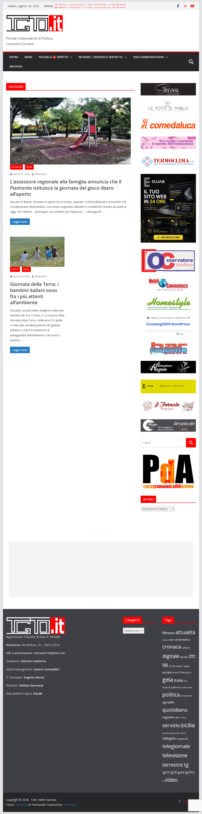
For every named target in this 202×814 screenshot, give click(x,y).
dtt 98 (172, 666)
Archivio (15, 66)
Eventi (15, 269)
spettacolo (174, 733)
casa (164, 639)
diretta (184, 657)
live (185, 681)
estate (187, 666)
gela (167, 679)
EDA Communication (148, 57)
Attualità (16, 167)
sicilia (188, 725)
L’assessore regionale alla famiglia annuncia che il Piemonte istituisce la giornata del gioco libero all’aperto (65, 187)
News (28, 57)
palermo (176, 687)
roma (183, 717)
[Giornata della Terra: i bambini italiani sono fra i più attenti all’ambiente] (37, 252)
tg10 (165, 772)
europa (167, 672)
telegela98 (182, 738)
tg (186, 764)
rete (177, 717)
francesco (185, 672)
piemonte (187, 687)
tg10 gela (177, 772)
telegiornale (176, 746)
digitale (170, 656)
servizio (171, 725)
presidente (186, 695)
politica (171, 694)
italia (178, 680)
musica (166, 687)
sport (183, 733)
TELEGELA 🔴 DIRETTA (53, 57)
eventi (176, 672)
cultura (186, 647)
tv (163, 780)
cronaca (171, 646)
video (171, 779)
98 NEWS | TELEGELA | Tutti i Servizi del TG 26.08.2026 (90, 6)
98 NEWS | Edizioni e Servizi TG (101, 57)
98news (168, 632)
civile (171, 639)
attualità (185, 632)
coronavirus (182, 639)
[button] (70, 57)
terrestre (172, 764)
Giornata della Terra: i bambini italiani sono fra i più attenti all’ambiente (34, 293)
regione (168, 717)
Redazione (41, 174)
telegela (169, 738)
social (165, 733)
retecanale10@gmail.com (49, 653)
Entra (13, 57)
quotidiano (175, 709)
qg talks (168, 702)
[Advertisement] (101, 569)
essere (179, 666)
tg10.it (190, 772)
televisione (174, 755)
